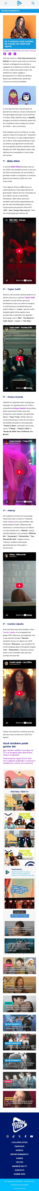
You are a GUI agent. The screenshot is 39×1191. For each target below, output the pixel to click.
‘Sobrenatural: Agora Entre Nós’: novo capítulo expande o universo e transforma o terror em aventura (19, 760)
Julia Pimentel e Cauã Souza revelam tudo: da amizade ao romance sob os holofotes (19, 1008)
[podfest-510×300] (19, 779)
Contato (19, 1170)
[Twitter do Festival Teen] (19, 1136)
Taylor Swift (29, 298)
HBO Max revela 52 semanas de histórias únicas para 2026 (19, 1047)
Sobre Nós (19, 1174)
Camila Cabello (9, 632)
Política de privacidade (19, 1185)
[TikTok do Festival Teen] (13, 1136)
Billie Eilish (15, 167)
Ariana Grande (19, 408)
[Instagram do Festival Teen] (7, 1136)
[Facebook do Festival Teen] (25, 1136)
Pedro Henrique (30, 51)
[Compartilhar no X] (10, 53)
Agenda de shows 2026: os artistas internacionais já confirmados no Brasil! (18, 969)
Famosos (19, 1146)
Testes (19, 1162)
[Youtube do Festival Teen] (31, 1136)
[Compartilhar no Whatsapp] (15, 53)
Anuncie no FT (19, 1166)
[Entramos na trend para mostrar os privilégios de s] (19, 894)
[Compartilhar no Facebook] (4, 53)
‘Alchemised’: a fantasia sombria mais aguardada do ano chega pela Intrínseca (20, 1065)
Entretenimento (11, 11)
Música (19, 1150)
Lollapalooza (20, 1142)
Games (19, 1158)
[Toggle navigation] (6, 3)
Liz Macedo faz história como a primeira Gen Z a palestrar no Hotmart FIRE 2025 (20, 988)
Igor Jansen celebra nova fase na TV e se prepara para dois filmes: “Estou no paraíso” (18, 752)
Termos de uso (20, 1188)
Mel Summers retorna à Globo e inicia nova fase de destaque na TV (19, 1103)
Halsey (10, 522)
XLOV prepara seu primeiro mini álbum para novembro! (19, 1085)
